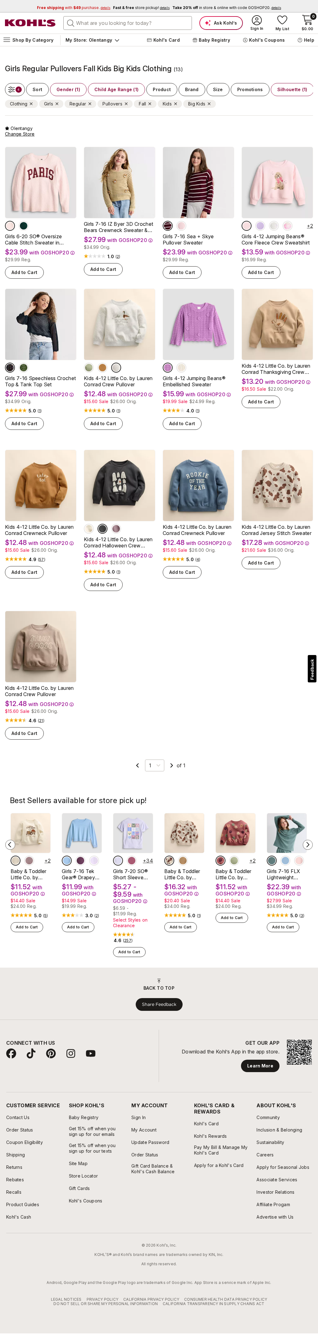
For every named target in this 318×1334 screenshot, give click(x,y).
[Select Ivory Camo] (288, 226)
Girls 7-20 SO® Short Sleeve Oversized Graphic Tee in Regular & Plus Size (130, 874)
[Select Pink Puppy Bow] (247, 226)
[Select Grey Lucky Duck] (116, 368)
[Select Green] (24, 368)
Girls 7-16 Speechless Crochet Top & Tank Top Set (40, 381)
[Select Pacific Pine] (24, 226)
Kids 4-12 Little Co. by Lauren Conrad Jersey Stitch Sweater (276, 530)
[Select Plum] (80, 861)
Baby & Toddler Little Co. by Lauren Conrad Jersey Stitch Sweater (182, 874)
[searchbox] (127, 23)
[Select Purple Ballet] (260, 226)
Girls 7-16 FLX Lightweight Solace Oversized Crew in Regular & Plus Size (286, 874)
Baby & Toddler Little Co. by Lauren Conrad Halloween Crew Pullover (30, 874)
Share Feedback (159, 1004)
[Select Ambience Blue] (285, 861)
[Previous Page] (138, 765)
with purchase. (73, 7)
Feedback (312, 669)
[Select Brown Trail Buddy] (102, 368)
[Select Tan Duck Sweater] (183, 861)
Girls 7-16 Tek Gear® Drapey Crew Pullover (78, 874)
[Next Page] (172, 765)
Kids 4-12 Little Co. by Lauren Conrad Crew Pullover (118, 381)
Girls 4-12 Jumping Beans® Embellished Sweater (194, 381)
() (118, 256)
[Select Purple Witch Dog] (116, 529)
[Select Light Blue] (67, 861)
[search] (71, 22)
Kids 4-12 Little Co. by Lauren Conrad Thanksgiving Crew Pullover (276, 369)
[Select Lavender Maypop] (168, 368)
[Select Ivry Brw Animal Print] (169, 861)
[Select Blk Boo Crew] (102, 529)
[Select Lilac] (94, 861)
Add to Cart (24, 272)
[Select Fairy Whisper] (10, 226)
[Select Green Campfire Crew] (89, 368)
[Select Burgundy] (168, 226)
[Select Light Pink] (181, 226)
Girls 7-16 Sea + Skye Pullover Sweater (188, 239)
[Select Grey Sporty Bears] (274, 226)
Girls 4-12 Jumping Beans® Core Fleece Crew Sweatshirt (276, 239)
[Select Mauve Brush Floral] (220, 861)
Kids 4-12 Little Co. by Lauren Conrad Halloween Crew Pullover (118, 542)
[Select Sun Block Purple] (118, 861)
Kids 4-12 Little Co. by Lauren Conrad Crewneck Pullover (39, 530)
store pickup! (141, 7)
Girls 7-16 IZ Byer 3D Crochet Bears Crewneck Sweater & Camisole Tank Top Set (118, 227)
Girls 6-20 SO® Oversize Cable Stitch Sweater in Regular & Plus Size (33, 239)
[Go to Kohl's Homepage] (30, 23)
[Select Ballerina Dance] (299, 861)
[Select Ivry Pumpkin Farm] (89, 529)
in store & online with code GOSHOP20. (226, 7)
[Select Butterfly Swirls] (132, 861)
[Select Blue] (10, 368)
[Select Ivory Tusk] (181, 368)
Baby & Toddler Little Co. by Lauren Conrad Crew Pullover (233, 874)
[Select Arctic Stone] (272, 861)
